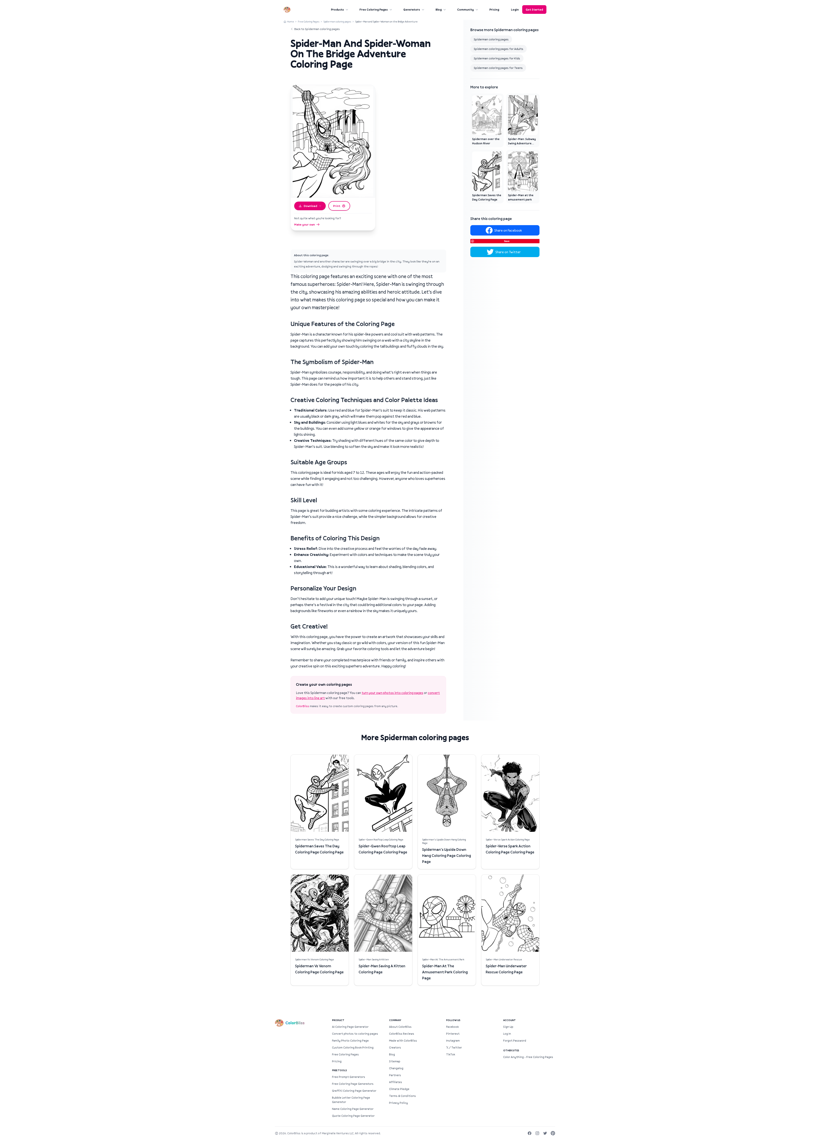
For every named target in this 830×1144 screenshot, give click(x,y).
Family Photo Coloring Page (350, 1040)
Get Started (534, 9)
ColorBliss (302, 706)
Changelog (396, 1068)
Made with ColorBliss (403, 1040)
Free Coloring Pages (373, 9)
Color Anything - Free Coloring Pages (528, 1057)
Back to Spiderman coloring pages (317, 29)
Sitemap (394, 1061)
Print (336, 206)
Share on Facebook (508, 230)
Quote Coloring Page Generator (353, 1116)
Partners (395, 1075)
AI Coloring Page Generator (350, 1027)
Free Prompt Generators (348, 1077)
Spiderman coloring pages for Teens (498, 68)
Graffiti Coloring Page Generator (354, 1091)
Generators (411, 9)
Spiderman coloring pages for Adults (498, 49)
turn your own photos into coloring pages (392, 693)
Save (506, 241)
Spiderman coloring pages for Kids (497, 58)
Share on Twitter (508, 252)
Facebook (452, 1027)
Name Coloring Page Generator (353, 1109)
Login (515, 9)
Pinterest (453, 1034)
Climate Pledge (399, 1089)
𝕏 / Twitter (454, 1047)
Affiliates (395, 1082)
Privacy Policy (398, 1103)
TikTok (450, 1054)
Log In (507, 1034)
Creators (395, 1047)
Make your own (304, 224)
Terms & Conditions (402, 1096)
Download (310, 206)
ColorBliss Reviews (401, 1034)
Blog (439, 9)
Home (290, 21)
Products (337, 9)
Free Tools (339, 1070)
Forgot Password (514, 1040)
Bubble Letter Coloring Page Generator (351, 1100)
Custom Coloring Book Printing (353, 1047)
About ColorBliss (400, 1027)
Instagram (453, 1040)
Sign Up (508, 1027)
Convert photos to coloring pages (355, 1034)
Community (465, 9)
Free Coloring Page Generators (353, 1084)
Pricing (494, 9)
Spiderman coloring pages (337, 21)
